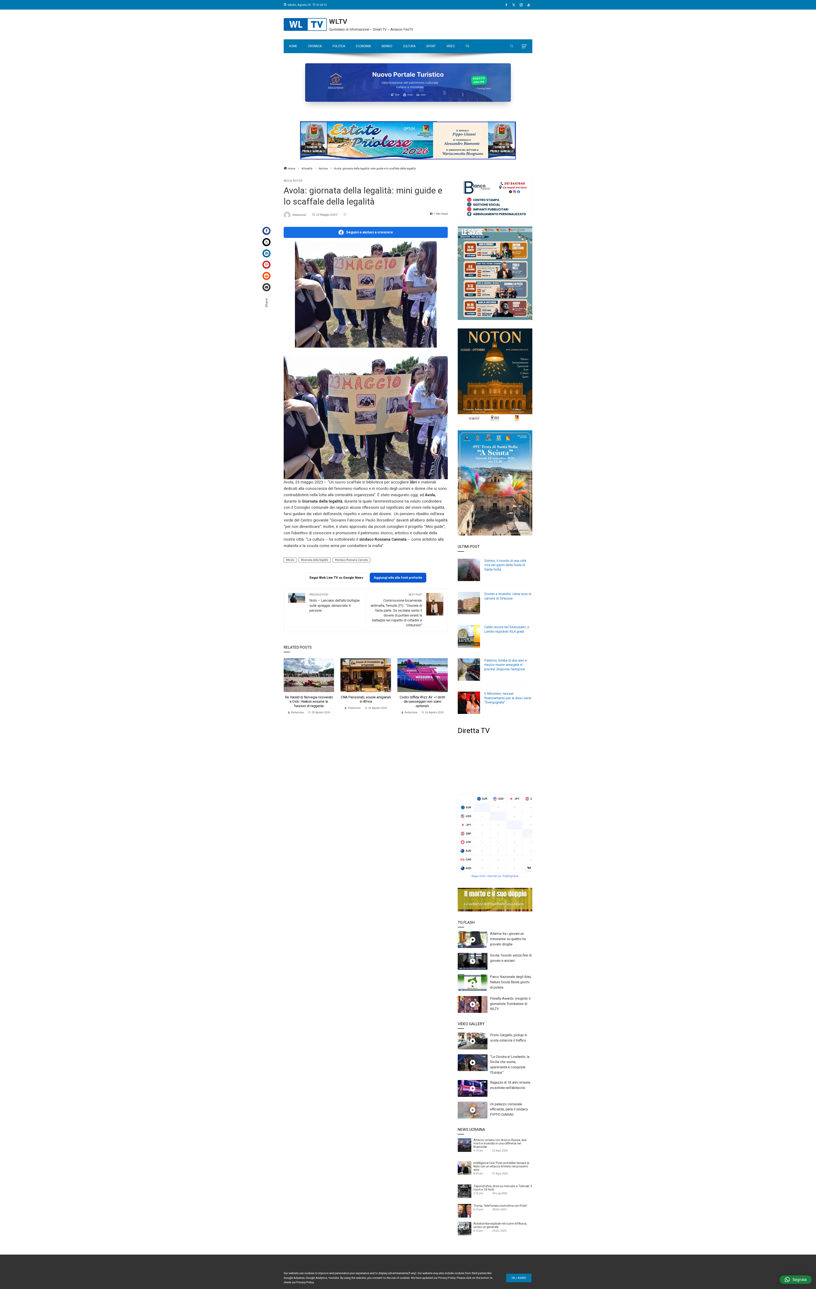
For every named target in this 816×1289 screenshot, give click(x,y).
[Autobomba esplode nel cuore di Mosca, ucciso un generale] (464, 1228)
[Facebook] (506, 5)
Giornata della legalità (315, 560)
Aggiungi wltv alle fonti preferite (398, 578)
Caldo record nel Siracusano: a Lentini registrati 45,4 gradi (506, 629)
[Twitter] (266, 242)
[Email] (266, 287)
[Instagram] (521, 5)
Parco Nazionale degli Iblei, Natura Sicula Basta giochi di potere (510, 982)
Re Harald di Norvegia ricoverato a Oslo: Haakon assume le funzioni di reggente (309, 701)
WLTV (338, 21)
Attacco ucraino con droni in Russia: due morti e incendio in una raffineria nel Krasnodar (500, 1143)
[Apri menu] (524, 46)
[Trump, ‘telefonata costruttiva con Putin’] (464, 1210)
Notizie (298, 180)
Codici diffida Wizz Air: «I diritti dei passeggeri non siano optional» (422, 701)
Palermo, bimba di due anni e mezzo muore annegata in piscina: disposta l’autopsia (505, 664)
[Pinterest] (266, 265)
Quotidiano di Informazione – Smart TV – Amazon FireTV (371, 29)
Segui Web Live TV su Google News (336, 578)
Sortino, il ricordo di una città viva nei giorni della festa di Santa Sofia (505, 565)
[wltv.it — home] (305, 24)
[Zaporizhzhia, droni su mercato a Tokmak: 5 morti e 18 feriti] (464, 1191)
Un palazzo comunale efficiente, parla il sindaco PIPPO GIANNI (509, 1109)
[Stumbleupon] (266, 276)
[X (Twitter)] (513, 5)
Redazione (299, 214)
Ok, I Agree (518, 1277)
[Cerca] (511, 46)
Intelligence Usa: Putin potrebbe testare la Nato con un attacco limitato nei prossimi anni (501, 1166)
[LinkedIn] (266, 253)
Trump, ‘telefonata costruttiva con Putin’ (500, 1205)
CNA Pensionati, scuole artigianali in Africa (366, 699)
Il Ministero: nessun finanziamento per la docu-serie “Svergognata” (507, 698)
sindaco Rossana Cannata (352, 560)
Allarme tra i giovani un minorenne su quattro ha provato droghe (508, 939)
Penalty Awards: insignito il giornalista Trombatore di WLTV (510, 1003)
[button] (796, 1279)
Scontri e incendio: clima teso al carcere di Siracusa (507, 596)
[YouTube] (528, 5)
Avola (288, 180)
